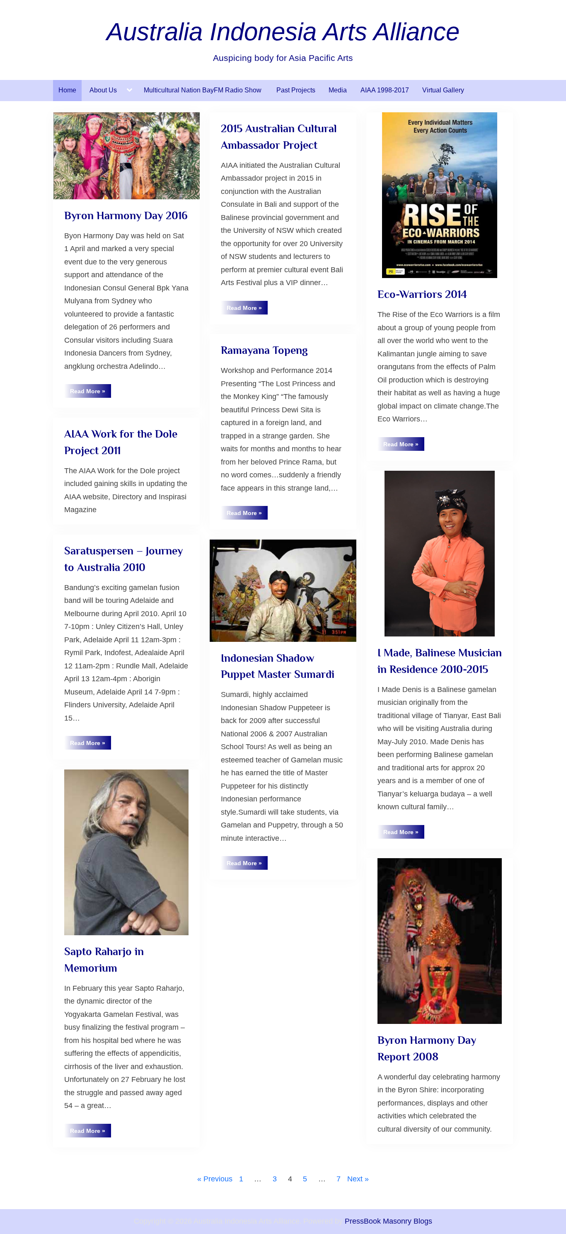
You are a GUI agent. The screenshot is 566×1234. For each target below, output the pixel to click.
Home (67, 90)
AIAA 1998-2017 (384, 90)
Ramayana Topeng (264, 350)
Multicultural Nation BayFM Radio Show (203, 90)
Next (355, 1179)
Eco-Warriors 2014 (422, 294)
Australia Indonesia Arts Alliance (283, 32)
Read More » (90, 392)
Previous (217, 1179)
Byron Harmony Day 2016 (126, 215)
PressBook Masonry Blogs (388, 1221)
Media (338, 90)
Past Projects (295, 90)
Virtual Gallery (443, 90)
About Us (103, 90)
